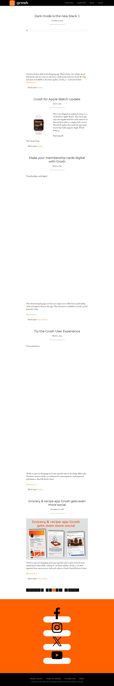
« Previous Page (33, 590)
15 (66, 590)
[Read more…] (31, 82)
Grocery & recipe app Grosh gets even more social (57, 503)
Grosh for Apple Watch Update (57, 99)
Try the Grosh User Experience (57, 331)
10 (60, 590)
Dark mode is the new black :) (57, 16)
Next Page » (73, 590)
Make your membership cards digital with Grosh (57, 159)
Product (40, 88)
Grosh (24, 3)
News (39, 320)
